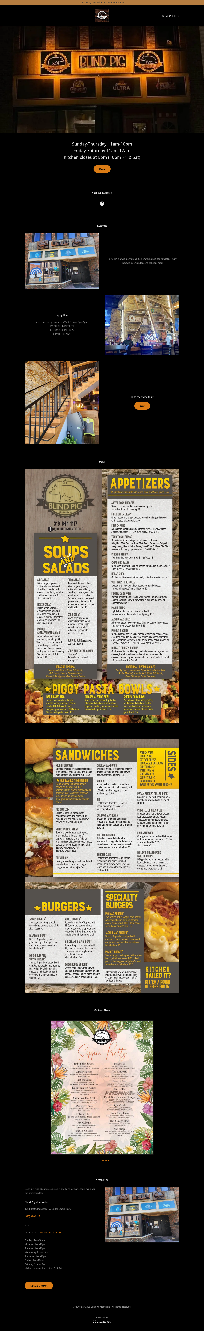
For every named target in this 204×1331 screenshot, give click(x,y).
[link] (102, 15)
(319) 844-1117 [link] (170, 15)
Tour (142, 406)
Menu (102, 169)
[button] (106, 1160)
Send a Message (38, 1285)
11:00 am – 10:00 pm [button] (47, 1232)
